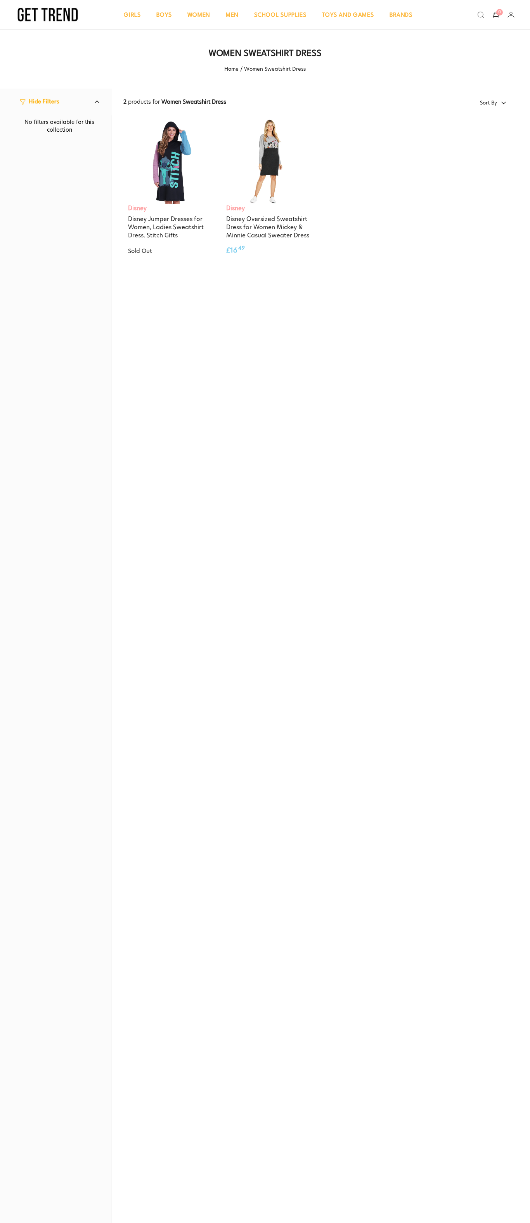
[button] (132, 15)
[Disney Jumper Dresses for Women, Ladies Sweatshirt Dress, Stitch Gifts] (170, 161)
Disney (137, 208)
